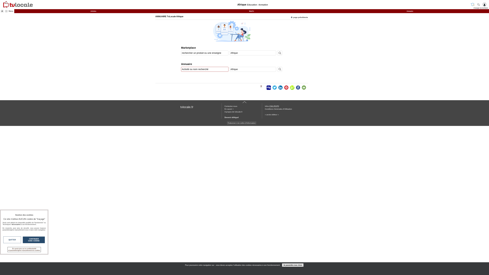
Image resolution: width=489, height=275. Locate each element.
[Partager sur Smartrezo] (268, 87)
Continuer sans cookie (34, 240)
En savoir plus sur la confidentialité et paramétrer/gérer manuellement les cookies (24, 249)
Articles (93, 11)
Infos (272, 106)
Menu (11, 11)
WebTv (251, 11)
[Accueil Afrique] (2, 11)
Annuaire (410, 11)
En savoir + (229, 109)
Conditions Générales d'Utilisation (278, 109)
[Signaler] (262, 87)
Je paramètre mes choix (292, 265)
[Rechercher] (478, 4)
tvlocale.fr (186, 107)
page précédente (300, 17)
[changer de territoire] (473, 4)
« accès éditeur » (272, 115)
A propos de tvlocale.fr (233, 112)
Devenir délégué (232, 117)
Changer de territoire (481, 8)
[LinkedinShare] (280, 87)
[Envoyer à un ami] (303, 87)
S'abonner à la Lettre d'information (242, 123)
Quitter (12, 240)
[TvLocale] (17, 4)
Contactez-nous (231, 106)
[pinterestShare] (286, 87)
